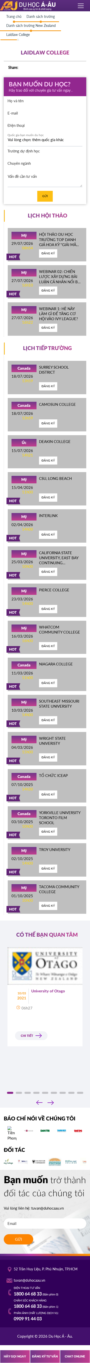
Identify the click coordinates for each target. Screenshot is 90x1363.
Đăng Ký (48, 253)
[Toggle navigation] (81, 6)
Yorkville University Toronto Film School (59, 817)
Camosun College (57, 404)
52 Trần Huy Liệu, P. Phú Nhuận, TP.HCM (46, 1269)
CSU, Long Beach (55, 478)
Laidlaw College (18, 35)
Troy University (54, 849)
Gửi (45, 196)
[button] (10, 1093)
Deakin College (54, 441)
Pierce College (54, 590)
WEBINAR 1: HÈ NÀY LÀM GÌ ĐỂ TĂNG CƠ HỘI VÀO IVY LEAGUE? (58, 313)
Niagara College (56, 664)
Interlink (48, 515)
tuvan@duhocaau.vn (47, 1208)
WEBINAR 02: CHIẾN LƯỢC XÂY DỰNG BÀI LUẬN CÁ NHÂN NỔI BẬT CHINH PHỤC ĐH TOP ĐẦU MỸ (60, 281)
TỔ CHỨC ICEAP (53, 775)
